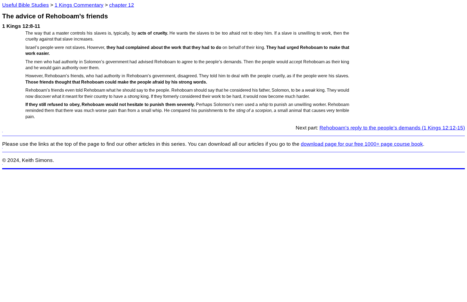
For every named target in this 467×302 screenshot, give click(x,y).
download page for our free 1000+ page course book (362, 144)
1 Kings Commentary (79, 5)
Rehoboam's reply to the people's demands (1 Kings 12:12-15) (392, 128)
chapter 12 (121, 5)
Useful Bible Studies (25, 5)
